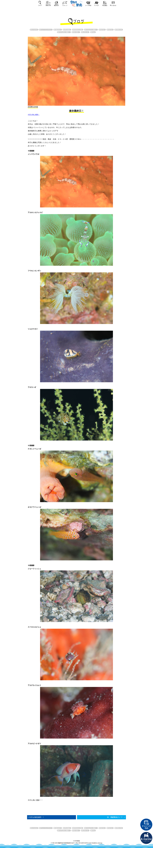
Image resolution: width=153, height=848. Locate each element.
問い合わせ (113, 5)
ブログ (40, 5)
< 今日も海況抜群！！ (36, 817)
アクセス (96, 5)
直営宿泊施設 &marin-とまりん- (146, 838)
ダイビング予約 (146, 824)
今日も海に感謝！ (33, 114)
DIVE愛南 (76, 3)
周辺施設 (104, 5)
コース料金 (88, 5)
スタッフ (64, 5)
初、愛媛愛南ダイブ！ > (116, 817)
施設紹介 (56, 5)
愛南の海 (48, 5)
